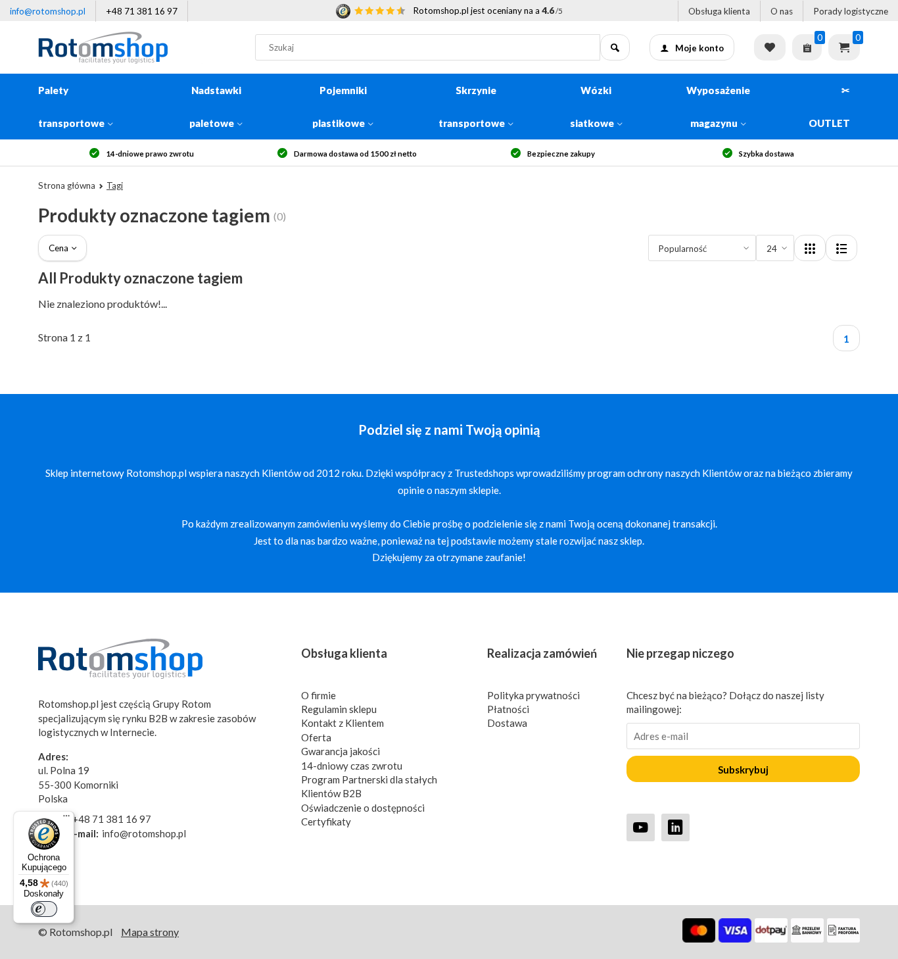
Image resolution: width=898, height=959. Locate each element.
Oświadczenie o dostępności (363, 808)
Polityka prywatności (533, 695)
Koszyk (844, 47)
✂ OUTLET (829, 106)
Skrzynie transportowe (471, 106)
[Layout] (810, 248)
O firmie (318, 695)
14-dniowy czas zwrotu (351, 766)
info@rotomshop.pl (47, 11)
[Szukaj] (615, 47)
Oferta (316, 737)
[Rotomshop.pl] (136, 47)
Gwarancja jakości (340, 751)
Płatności (508, 709)
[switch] (44, 909)
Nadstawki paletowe (215, 106)
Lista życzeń (770, 47)
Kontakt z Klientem (342, 723)
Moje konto (699, 48)
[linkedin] (675, 827)
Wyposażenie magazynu (718, 106)
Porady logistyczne (850, 11)
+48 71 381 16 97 (141, 11)
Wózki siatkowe (592, 106)
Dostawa (507, 723)
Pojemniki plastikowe (339, 106)
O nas (781, 11)
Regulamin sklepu (339, 709)
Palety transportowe (71, 106)
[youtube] (640, 827)
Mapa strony (150, 931)
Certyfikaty (326, 821)
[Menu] (66, 819)
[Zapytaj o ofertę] (807, 47)
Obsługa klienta (719, 11)
